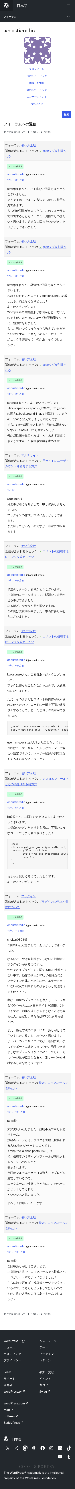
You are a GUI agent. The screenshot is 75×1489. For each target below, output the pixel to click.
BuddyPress (13, 1422)
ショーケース (48, 1341)
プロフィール (36, 68)
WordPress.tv (14, 1391)
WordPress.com (16, 1403)
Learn (7, 1372)
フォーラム (10, 16)
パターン (45, 1360)
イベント (45, 1378)
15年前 (11, 490)
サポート (9, 1378)
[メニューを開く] (69, 5)
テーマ (43, 1347)
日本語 (16, 1439)
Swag (44, 1391)
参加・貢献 (46, 1372)
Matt (9, 1410)
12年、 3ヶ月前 (15, 180)
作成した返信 (36, 82)
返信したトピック (37, 89)
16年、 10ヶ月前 (16, 1112)
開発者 (8, 1385)
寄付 (44, 1385)
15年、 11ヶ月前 (16, 930)
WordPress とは (14, 1341)
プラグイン (28, 896)
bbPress (11, 1416)
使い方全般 (28, 145)
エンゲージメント (37, 96)
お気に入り (36, 103)
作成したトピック (37, 75)
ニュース (9, 1347)
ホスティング (12, 1354)
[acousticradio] (37, 51)
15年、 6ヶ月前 (15, 580)
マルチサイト (30, 455)
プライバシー (12, 1360)
